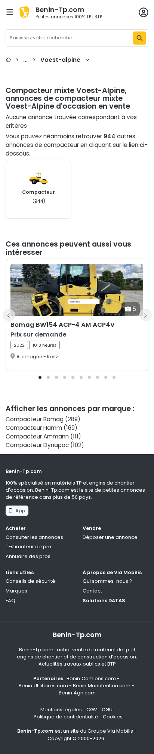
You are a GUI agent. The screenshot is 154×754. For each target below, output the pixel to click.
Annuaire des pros (28, 556)
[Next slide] (145, 315)
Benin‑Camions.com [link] (91, 678)
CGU (107, 709)
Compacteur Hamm (34, 428)
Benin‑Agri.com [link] (77, 693)
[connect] (143, 12)
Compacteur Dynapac (37, 445)
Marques (16, 591)
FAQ (10, 600)
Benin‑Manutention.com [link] (101, 685)
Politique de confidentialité (66, 717)
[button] (40, 377)
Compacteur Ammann (37, 436)
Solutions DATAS (104, 600)
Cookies (113, 717)
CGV (91, 709)
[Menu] (10, 12)
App (19, 510)
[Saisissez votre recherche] (139, 38)
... (48, 60)
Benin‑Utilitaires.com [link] (43, 685)
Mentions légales (61, 709)
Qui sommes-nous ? (107, 581)
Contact (92, 591)
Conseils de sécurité (30, 581)
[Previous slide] (9, 315)
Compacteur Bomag (35, 419)
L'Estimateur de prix (29, 546)
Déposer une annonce (110, 537)
